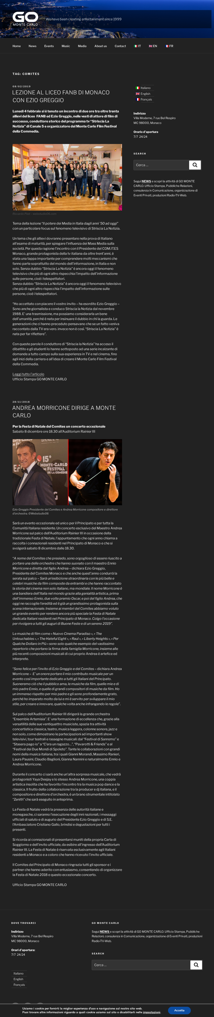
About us (100, 46)
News (32, 46)
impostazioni (151, 1012)
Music (66, 46)
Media (82, 46)
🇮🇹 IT (137, 46)
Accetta (179, 1010)
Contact (120, 46)
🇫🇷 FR (169, 46)
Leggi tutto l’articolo (28, 374)
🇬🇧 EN (153, 46)
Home (17, 46)
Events (49, 46)
